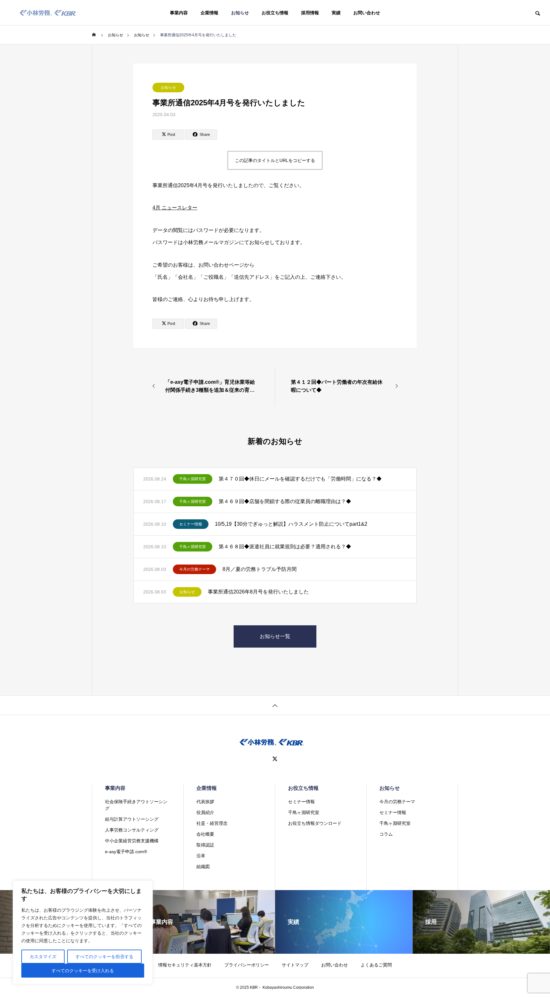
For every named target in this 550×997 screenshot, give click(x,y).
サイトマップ (295, 964)
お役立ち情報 (275, 12)
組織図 (203, 866)
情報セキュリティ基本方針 (185, 964)
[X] (275, 759)
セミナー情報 (190, 524)
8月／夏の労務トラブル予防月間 (259, 569)
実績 (336, 12)
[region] (83, 932)
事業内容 (179, 12)
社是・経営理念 (212, 823)
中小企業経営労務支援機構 (132, 840)
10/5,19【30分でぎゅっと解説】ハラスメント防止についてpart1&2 (291, 524)
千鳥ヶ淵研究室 (192, 479)
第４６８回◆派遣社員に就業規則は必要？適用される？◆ (285, 546)
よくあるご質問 (376, 964)
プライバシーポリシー (246, 964)
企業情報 (209, 12)
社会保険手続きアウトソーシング (136, 805)
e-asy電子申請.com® (126, 851)
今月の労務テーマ (194, 569)
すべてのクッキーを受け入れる (83, 970)
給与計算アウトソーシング (132, 819)
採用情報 (310, 12)
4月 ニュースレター (174, 207)
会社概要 (205, 834)
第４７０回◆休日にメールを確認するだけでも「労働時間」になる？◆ (300, 478)
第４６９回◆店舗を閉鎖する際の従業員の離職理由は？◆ (285, 501)
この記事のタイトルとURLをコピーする (275, 160)
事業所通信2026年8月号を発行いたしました (258, 591)
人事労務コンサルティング (132, 829)
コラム (386, 834)
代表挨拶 (205, 801)
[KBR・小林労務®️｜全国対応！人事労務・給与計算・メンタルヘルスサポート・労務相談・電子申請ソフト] (48, 12)
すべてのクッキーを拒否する (104, 956)
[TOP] (275, 705)
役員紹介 (205, 812)
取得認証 (205, 844)
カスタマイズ (43, 956)
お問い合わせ (366, 12)
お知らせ (240, 12)
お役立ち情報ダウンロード (315, 823)
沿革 (200, 855)
